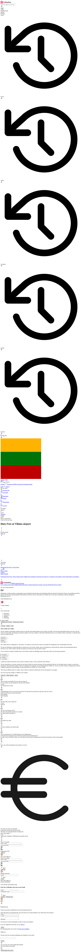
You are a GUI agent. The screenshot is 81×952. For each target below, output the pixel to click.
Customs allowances (33, 584)
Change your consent (18, 622)
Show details (5, 620)
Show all (3, 533)
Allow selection (10, 675)
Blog (20, 584)
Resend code (9, 897)
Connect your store (43, 584)
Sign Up (3, 869)
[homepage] (6, 3)
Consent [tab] (3, 626)
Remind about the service (7, 950)
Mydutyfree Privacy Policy (54, 584)
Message (3, 919)
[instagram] (2, 590)
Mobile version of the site (17, 583)
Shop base (25, 584)
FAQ (2, 584)
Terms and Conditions (13, 584)
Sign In (3, 852)
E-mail (2, 916)
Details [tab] (8, 626)
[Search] (2, 9)
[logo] (6, 583)
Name (2, 914)
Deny (16, 675)
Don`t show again (5, 833)
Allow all (3, 675)
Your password (4, 845)
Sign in (22, 924)
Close (2, 941)
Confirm (3, 897)
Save (2, 927)
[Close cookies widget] (1, 608)
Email (2, 875)
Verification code (5, 891)
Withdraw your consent (6, 622)
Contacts (5, 584)
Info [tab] (12, 626)
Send (2, 879)
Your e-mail (3, 843)
